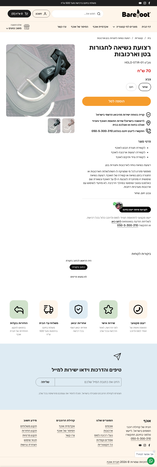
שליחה (99, 13)
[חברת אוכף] (136, 13)
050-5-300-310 (141, 438)
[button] (19, 13)
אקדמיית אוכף (67, 426)
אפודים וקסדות (104, 440)
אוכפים (109, 426)
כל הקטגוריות (105, 444)
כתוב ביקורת (78, 267)
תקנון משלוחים (28, 426)
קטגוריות (139, 38)
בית (149, 38)
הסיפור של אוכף (66, 430)
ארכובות (108, 430)
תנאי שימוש (30, 440)
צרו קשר (70, 435)
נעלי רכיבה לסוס (103, 435)
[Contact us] (151, 461)
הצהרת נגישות (28, 444)
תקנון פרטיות (29, 435)
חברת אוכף (113, 462)
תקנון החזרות (29, 430)
